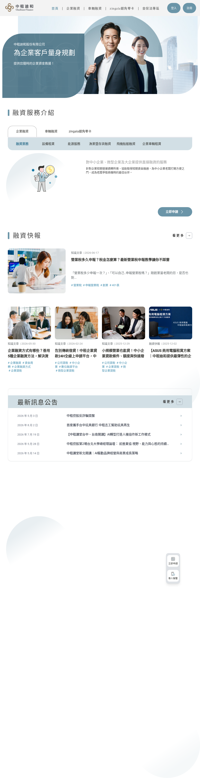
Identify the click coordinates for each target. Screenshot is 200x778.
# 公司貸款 (62, 362)
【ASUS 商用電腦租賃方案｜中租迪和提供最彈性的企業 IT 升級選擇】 (170, 356)
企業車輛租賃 (151, 144)
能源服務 (74, 144)
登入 (174, 8)
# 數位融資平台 (68, 366)
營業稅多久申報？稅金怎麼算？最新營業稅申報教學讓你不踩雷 (120, 260)
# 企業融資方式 (21, 366)
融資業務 (22, 144)
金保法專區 (151, 8)
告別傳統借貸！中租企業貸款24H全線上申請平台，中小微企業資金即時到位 (76, 356)
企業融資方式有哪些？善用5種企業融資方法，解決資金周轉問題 (29, 356)
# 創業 (104, 285)
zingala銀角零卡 (122, 8)
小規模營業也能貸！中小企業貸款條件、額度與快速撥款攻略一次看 (123, 356)
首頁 (55, 8)
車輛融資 (95, 8)
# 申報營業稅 (91, 285)
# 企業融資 (15, 362)
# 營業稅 (76, 285)
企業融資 (73, 8)
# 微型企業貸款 (65, 370)
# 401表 (114, 285)
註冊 (189, 8)
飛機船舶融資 (126, 144)
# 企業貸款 (15, 370)
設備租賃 (48, 144)
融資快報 (154, 343)
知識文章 (76, 252)
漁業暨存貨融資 (100, 144)
